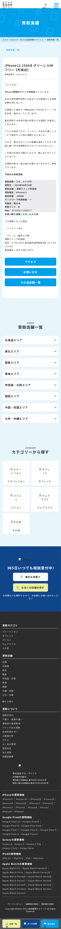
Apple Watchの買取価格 (17, 864)
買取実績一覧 (53, 39)
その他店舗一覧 (30, 282)
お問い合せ (30, 272)
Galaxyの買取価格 (13, 839)
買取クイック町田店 (27, 188)
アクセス (30, 262)
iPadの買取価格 (11, 854)
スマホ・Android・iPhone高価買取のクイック (23, 39)
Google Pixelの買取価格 (17, 817)
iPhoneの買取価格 (13, 794)
